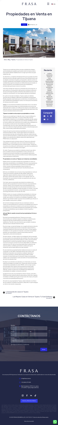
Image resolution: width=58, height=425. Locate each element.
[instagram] (22, 395)
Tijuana (24, 24)
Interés (13, 338)
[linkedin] (31, 395)
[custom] (35, 395)
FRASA (5, 104)
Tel (31, 331)
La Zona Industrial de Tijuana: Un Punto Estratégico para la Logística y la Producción (49, 78)
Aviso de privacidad (29, 421)
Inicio (5, 59)
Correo (13, 331)
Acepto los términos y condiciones (20, 344)
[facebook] (27, 395)
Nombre (13, 325)
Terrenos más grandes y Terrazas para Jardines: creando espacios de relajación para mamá (49, 89)
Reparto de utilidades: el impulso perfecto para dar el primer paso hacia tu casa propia (49, 101)
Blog (9, 59)
